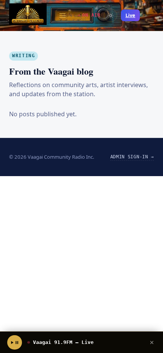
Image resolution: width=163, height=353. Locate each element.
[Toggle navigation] (62, 15)
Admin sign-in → (132, 156)
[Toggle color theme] (110, 15)
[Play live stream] (14, 342)
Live (130, 15)
